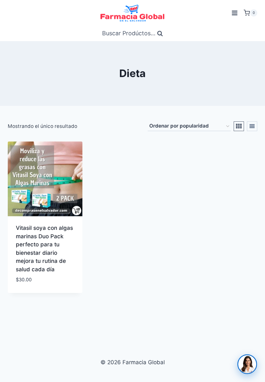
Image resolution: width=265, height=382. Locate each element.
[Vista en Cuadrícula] (239, 126)
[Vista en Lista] (252, 126)
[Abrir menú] (234, 13)
